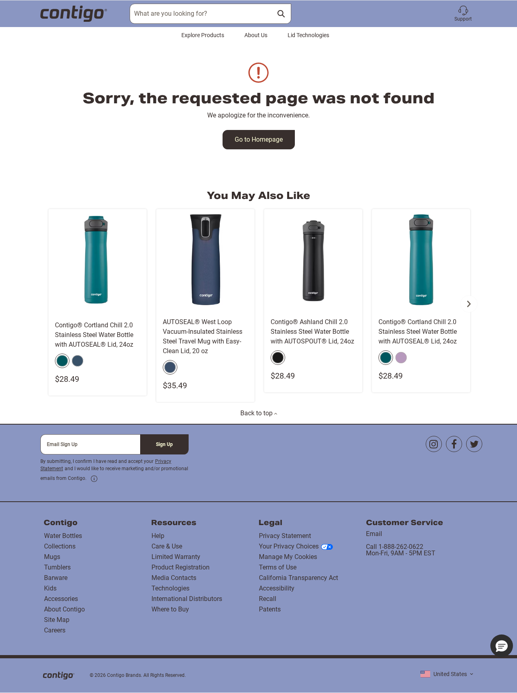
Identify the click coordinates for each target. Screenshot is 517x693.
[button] (463, 13)
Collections (60, 546)
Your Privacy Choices (289, 546)
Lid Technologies (308, 35)
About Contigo (64, 609)
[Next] (469, 304)
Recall (267, 599)
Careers (54, 630)
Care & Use (166, 546)
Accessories (61, 599)
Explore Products (202, 35)
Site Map (56, 620)
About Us (255, 35)
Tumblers (57, 567)
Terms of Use (277, 567)
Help (157, 536)
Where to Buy (170, 609)
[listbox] (446, 674)
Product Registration (180, 567)
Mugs (52, 557)
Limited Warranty (175, 557)
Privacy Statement (285, 536)
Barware (55, 578)
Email (374, 534)
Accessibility (276, 588)
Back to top (257, 413)
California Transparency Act (298, 578)
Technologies (170, 588)
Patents (270, 609)
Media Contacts (173, 578)
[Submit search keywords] (281, 13)
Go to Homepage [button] (259, 139)
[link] (94, 478)
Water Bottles (63, 536)
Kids (50, 588)
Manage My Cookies (288, 557)
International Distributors (186, 599)
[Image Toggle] (139, 309)
